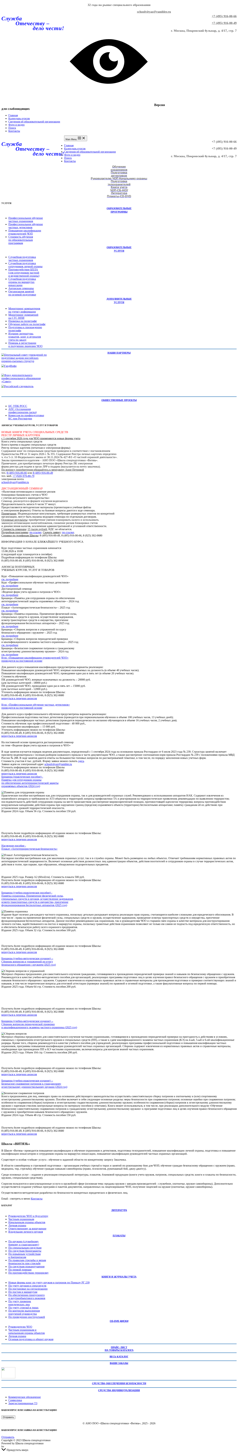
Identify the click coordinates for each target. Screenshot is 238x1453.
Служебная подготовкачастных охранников (22, 259)
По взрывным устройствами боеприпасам (24, 1255)
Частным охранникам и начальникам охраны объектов (26, 1331)
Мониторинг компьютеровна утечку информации (24, 310)
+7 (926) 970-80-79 (23, 475)
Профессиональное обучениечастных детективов (25, 226)
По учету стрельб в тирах (23, 1307)
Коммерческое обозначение (24, 1397)
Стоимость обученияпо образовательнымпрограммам (20, 240)
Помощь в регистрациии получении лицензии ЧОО (25, 344)
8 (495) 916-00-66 (17, 472)
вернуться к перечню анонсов (19, 698)
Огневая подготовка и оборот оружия (30, 1339)
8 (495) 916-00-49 (43, 472)
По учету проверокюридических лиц (19, 1303)
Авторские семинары (21, 288)
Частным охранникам (21, 1219)
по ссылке (35, 532)
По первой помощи (20, 1269)
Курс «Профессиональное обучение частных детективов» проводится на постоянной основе (35, 706)
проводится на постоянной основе (21, 660)
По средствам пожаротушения (26, 1266)
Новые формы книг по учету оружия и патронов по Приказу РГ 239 (49, 1282)
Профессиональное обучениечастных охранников (25, 220)
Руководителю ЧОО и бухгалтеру (28, 1216)
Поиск (12, 127)
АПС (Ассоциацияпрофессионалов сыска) (22, 411)
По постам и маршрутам (22, 1291)
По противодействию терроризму (28, 1272)
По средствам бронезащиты (24, 1250)
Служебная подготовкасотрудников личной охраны (25, 265)
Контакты (14, 130)
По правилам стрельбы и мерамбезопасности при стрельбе (27, 1262)
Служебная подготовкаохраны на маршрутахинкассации (22, 282)
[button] (8, 1417)
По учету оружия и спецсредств (27, 1285)
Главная (13, 115)
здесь (81, 761)
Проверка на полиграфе (22, 321)
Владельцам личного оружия (25, 1231)
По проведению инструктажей (26, 1316)
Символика (15, 1400)
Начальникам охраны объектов (26, 1222)
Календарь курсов (19, 118)
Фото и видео (16, 124)
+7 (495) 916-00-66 (224, 16)
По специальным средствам (24, 1247)
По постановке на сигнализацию (28, 1288)
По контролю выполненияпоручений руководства (24, 1312)
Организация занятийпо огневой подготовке (22, 293)
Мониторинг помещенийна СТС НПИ (23, 316)
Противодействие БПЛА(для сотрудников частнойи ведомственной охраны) (23, 272)
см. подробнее (9, 579)
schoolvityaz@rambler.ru (154, 11)
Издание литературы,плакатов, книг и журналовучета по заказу (24, 336)
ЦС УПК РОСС (17, 406)
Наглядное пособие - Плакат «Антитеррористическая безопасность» (29, 847)
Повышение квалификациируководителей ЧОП (24, 232)
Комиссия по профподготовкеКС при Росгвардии (26, 417)
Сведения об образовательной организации (34, 121)
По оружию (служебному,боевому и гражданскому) (23, 1243)
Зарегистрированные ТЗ (22, 1403)
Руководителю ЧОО (20, 1326)
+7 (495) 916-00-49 (224, 23)
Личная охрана (17, 1225)
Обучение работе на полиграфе (26, 324)
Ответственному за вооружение (27, 1228)
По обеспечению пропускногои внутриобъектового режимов (26, 1297)
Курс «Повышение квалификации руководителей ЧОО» (34, 657)
